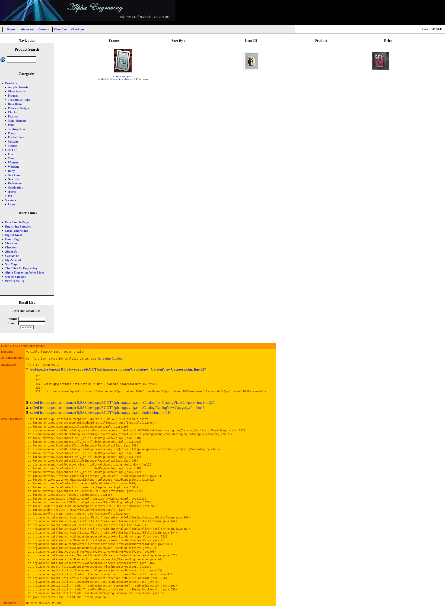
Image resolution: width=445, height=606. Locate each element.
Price (388, 40)
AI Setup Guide (109, 358)
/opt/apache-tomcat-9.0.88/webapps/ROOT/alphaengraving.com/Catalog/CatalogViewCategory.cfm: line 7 (117, 408)
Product (321, 40)
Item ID (251, 40)
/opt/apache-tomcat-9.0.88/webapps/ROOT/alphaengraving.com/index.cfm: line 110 (100, 412)
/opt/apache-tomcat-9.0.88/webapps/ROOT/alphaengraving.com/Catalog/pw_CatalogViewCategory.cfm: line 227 (122, 402)
